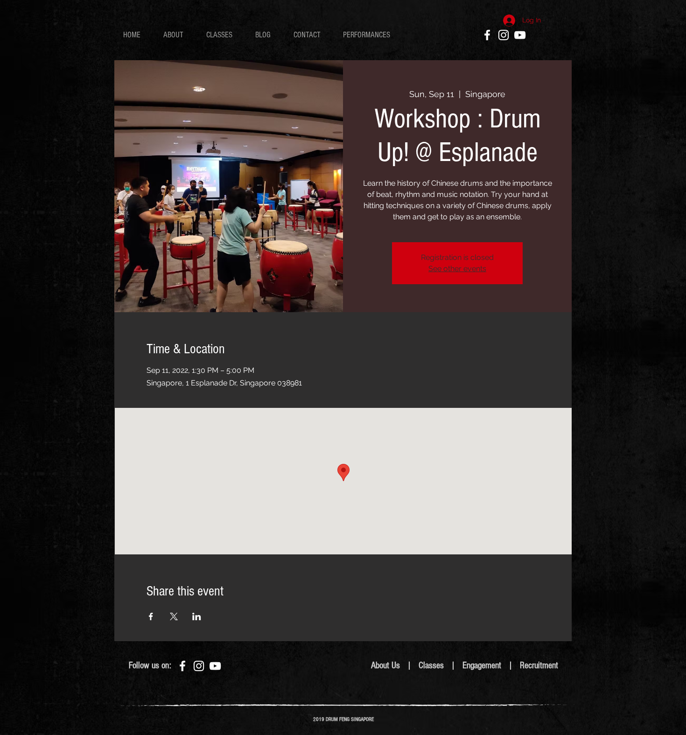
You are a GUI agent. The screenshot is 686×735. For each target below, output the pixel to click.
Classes (431, 665)
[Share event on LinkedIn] (196, 616)
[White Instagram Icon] (504, 35)
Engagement (483, 665)
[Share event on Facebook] (151, 616)
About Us (385, 665)
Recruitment (539, 665)
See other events (457, 268)
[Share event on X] (173, 616)
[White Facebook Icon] (487, 35)
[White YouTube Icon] (520, 35)
